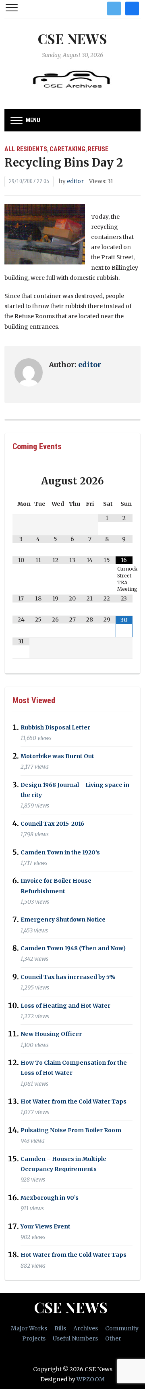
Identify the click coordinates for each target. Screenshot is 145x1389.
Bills (60, 1328)
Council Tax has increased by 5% (68, 977)
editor (75, 181)
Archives (85, 1328)
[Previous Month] (21, 481)
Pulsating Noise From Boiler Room (71, 1130)
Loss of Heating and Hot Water (65, 1005)
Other (113, 1338)
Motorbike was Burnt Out (57, 756)
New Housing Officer (51, 1034)
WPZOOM (91, 1379)
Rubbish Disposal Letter (55, 727)
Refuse (98, 149)
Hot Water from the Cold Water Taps (73, 1101)
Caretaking (67, 149)
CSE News (72, 38)
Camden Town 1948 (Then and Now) (73, 948)
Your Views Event (45, 1226)
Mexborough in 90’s (50, 1197)
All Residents (25, 149)
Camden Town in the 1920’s (60, 852)
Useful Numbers (75, 1338)
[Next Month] (124, 481)
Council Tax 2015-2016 (52, 823)
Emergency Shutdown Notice (63, 920)
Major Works (29, 1328)
